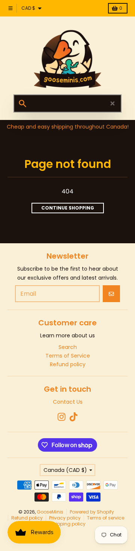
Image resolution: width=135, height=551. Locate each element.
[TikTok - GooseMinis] (73, 416)
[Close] (112, 103)
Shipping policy (68, 524)
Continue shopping (67, 208)
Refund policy (27, 518)
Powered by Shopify (92, 512)
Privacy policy (65, 518)
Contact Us (67, 402)
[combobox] (68, 103)
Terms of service (105, 518)
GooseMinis (50, 512)
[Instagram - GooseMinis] (61, 416)
